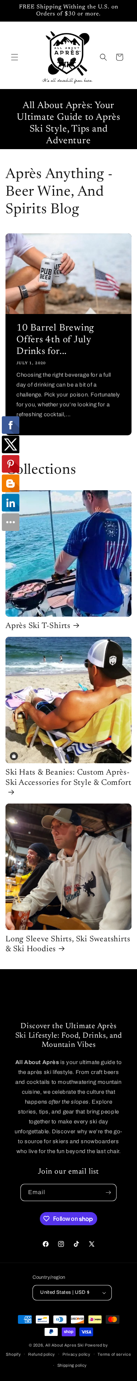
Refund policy (41, 1354)
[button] (15, 57)
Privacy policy (76, 1354)
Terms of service (114, 1354)
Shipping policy (72, 1365)
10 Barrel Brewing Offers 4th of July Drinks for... (55, 340)
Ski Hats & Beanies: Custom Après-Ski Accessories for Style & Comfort (68, 778)
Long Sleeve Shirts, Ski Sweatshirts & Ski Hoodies (67, 944)
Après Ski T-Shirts (38, 626)
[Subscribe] (108, 1192)
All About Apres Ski (64, 1345)
